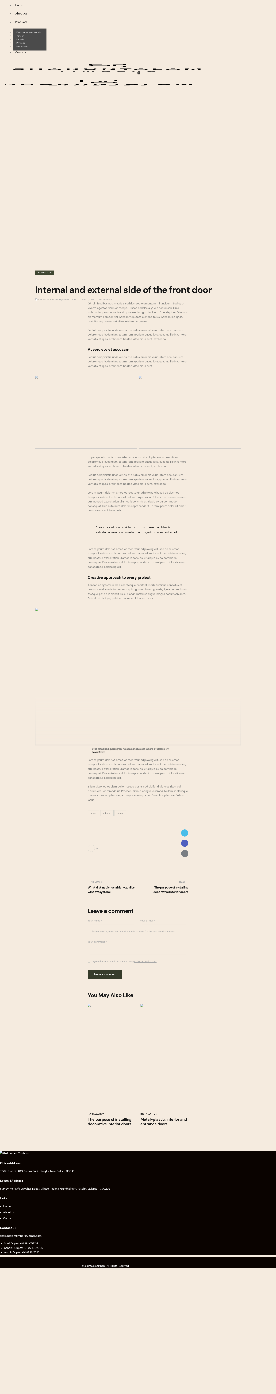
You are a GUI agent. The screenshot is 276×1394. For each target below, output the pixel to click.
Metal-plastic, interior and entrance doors (163, 1122)
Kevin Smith (98, 752)
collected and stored (145, 961)
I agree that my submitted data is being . (124, 961)
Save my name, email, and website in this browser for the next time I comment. (133, 931)
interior (107, 813)
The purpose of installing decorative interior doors (109, 1122)
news (120, 813)
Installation (44, 272)
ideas (93, 813)
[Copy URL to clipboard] (184, 863)
